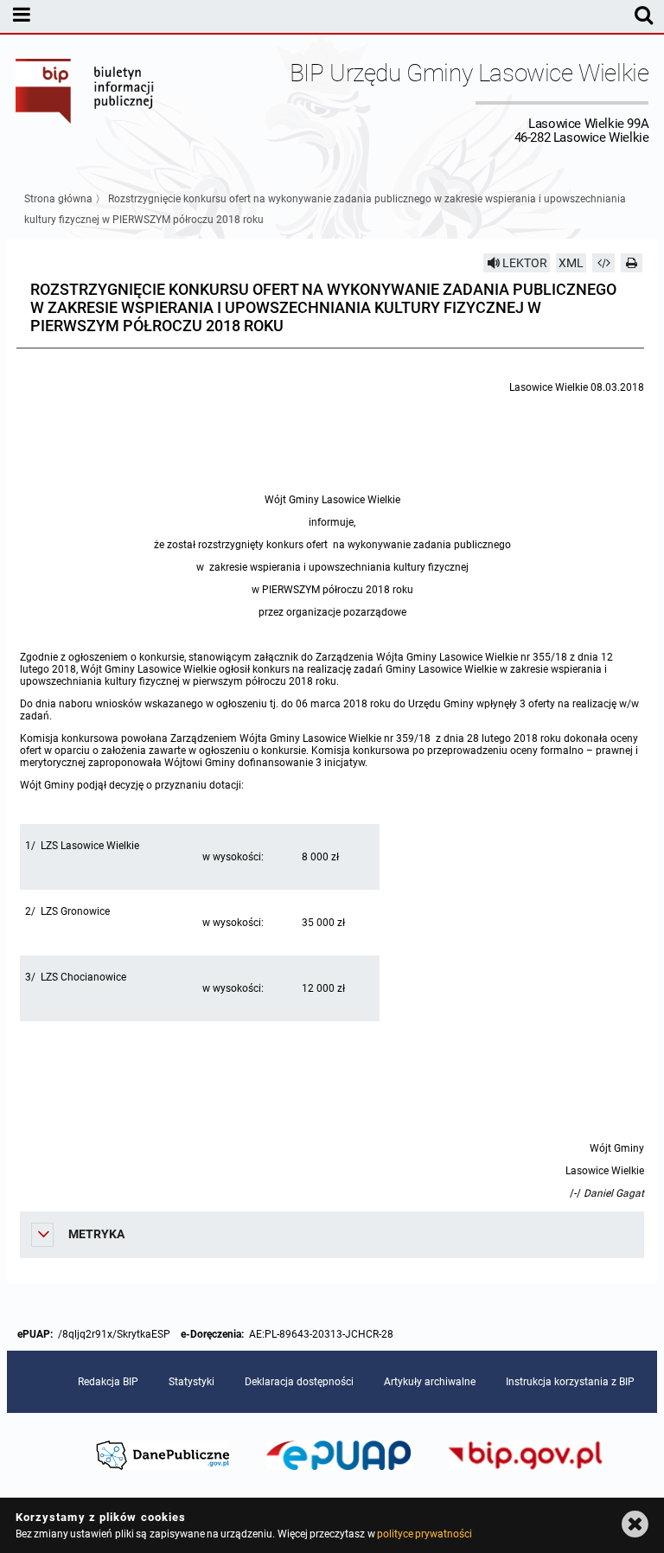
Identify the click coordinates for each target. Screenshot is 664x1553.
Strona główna (58, 199)
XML (571, 263)
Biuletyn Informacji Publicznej (86, 102)
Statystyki (191, 1382)
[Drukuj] (632, 262)
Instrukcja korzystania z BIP (570, 1382)
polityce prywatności (424, 1534)
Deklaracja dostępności (299, 1382)
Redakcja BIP (108, 1382)
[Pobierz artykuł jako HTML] (603, 262)
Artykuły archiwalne (430, 1382)
